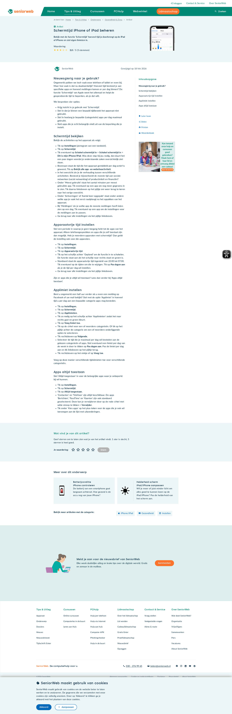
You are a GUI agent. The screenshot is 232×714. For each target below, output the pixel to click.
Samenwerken (177, 632)
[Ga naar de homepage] (22, 11)
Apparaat (40, 616)
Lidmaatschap (125, 609)
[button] (73, 450)
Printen (144, 127)
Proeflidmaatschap (125, 638)
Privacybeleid (173, 677)
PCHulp (94, 609)
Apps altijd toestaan (148, 106)
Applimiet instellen (147, 101)
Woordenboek (147, 133)
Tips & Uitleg (81, 20)
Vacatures (175, 643)
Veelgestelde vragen (153, 621)
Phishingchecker (97, 638)
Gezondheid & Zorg (113, 20)
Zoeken (222, 11)
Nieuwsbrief (122, 643)
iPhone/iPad (127, 513)
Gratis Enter (122, 632)
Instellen (166, 513)
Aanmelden (164, 563)
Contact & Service (195, 3)
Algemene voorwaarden (118, 677)
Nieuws (39, 632)
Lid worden (122, 621)
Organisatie (176, 621)
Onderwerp (96, 20)
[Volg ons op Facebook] (177, 666)
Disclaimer (161, 677)
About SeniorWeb (179, 649)
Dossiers (40, 627)
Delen (143, 122)
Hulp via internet (97, 621)
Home (68, 20)
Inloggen (177, 3)
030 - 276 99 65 (134, 666)
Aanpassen (67, 707)
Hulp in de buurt (97, 643)
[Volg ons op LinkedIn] (186, 666)
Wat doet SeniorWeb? (181, 616)
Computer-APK (97, 632)
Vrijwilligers (176, 627)
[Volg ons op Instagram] (181, 666)
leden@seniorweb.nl (160, 666)
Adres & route (151, 627)
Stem (103, 450)
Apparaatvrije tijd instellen (151, 96)
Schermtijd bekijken (147, 91)
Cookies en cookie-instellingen (142, 677)
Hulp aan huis (96, 627)
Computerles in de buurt (74, 621)
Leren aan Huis (70, 627)
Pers (173, 638)
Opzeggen (121, 649)
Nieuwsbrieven (43, 638)
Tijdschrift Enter (43, 643)
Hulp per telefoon (98, 616)
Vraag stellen (150, 616)
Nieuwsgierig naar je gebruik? (152, 86)
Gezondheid (148, 513)
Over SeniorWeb (217, 3)
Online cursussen (71, 616)
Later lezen (146, 116)
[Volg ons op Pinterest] (194, 666)
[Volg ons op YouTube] (190, 666)
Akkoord (43, 707)
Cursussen (69, 609)
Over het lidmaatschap (127, 616)
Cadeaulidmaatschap (126, 627)
